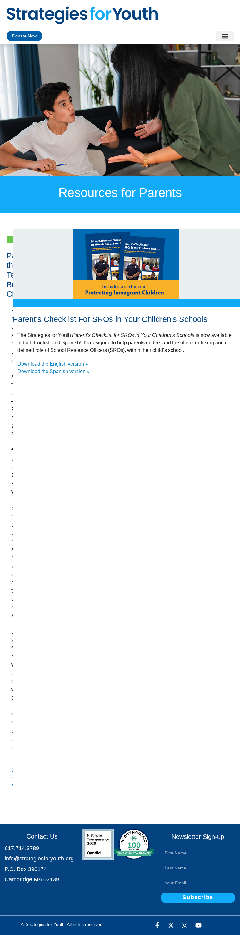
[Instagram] (185, 925)
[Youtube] (198, 925)
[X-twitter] (171, 925)
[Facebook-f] (157, 925)
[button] (225, 36)
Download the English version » (53, 364)
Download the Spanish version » (54, 371)
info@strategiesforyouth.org (39, 858)
